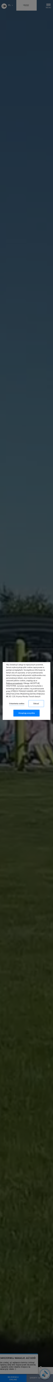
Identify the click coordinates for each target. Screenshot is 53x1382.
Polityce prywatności (14, 683)
